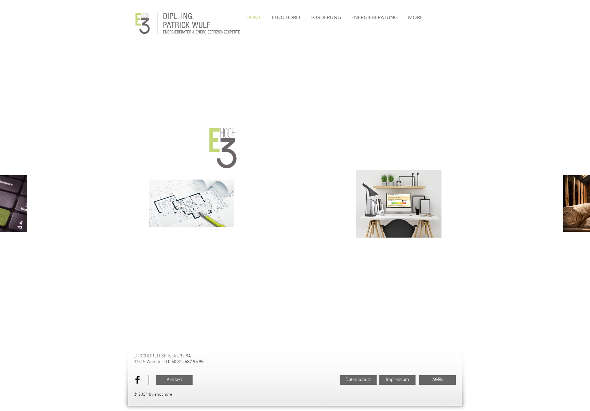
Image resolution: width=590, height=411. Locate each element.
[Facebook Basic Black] (137, 380)
